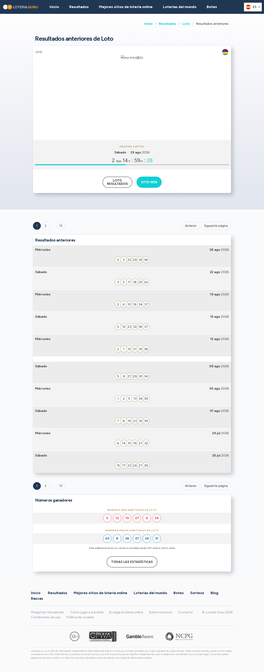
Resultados (167, 24)
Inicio (148, 24)
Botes (212, 7)
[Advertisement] (132, 109)
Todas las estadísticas (132, 562)
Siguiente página (216, 226)
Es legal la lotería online (126, 612)
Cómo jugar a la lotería (86, 612)
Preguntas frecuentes (47, 612)
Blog (214, 593)
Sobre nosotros (160, 612)
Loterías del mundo (179, 7)
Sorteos (197, 593)
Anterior (191, 226)
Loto (186, 24)
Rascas (37, 598)
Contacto (185, 612)
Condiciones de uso (46, 617)
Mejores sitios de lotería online (126, 7)
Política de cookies (80, 617)
